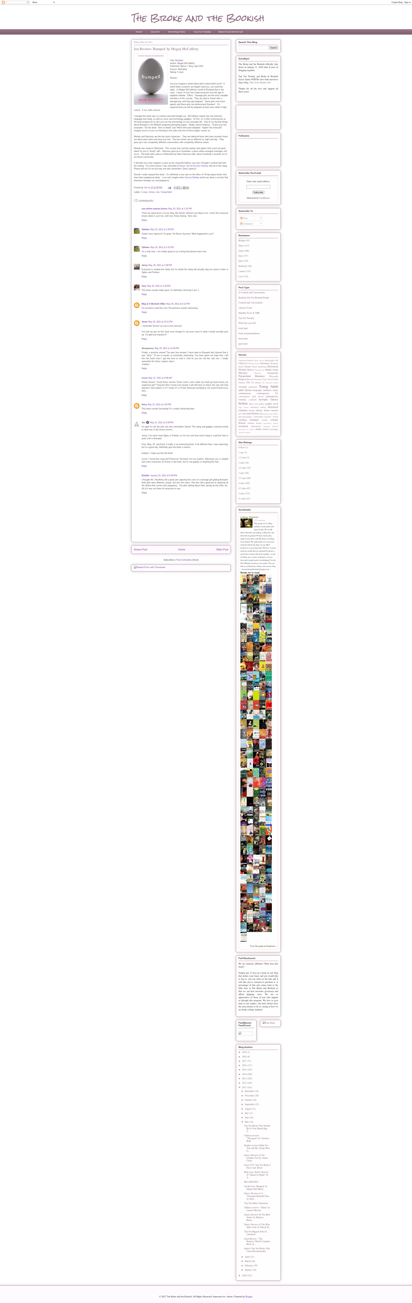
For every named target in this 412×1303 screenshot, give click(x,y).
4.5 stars (242, 488)
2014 (244, 1074)
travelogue (273, 429)
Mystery (243, 373)
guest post (243, 343)
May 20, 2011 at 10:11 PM (160, 321)
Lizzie (145, 378)
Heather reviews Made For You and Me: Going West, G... (257, 1148)
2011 (244, 1087)
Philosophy (273, 376)
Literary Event (245, 307)
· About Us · (155, 32)
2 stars (241, 462)
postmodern (258, 416)
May (247, 1121)
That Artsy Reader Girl (260, 82)
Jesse (144, 321)
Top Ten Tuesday (246, 318)
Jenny (145, 265)
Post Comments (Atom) (188, 560)
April (247, 1256)
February (249, 1265)
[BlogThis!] (178, 187)
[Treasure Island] (263, 844)
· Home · (139, 32)
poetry (266, 413)
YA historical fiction (270, 382)
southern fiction (254, 423)
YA (248, 382)
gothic (261, 403)
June (247, 1117)
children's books (270, 390)
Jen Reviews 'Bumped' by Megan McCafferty (255, 1187)
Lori (241, 276)
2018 (244, 1056)
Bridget (242, 240)
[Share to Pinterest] (187, 187)
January (248, 1269)
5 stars (144, 192)
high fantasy (244, 407)
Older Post (222, 549)
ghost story (253, 403)
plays (261, 413)
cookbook (253, 399)
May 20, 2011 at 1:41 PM (180, 208)
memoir (274, 410)
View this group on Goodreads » (263, 946)
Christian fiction (254, 363)
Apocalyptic (270, 360)
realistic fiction (271, 416)
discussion (243, 338)
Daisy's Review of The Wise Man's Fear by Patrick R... (257, 1226)
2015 (244, 1069)
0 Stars (242, 447)
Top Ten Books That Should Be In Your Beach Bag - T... (257, 1128)
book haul (243, 328)
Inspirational (259, 370)
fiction (152, 192)
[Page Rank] (269, 1022)
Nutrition (257, 373)
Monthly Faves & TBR (249, 312)
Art (276, 360)
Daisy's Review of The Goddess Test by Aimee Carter (256, 1158)
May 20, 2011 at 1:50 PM (162, 229)
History (250, 369)
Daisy (241, 245)
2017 (244, 1060)
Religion (242, 379)
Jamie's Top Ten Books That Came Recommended (257, 1250)
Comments (247, 223)
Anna (144, 404)
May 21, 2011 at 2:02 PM (159, 404)
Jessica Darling (191, 177)
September (250, 1104)
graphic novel (271, 403)
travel (265, 429)
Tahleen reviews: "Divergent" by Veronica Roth (256, 1138)
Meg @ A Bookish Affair (153, 304)
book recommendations (249, 333)
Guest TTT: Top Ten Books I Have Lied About (257, 1166)
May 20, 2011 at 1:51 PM (162, 247)
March (248, 1261)
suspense (266, 426)
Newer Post (140, 549)
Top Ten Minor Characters (256, 1203)
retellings (243, 419)
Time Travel (267, 379)
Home (181, 549)
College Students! (249, 517)
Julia (241, 260)
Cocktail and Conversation (250, 302)
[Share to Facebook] (184, 187)
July (247, 1113)
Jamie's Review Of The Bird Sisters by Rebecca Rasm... (257, 1217)
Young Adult (166, 192)
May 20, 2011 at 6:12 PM (178, 304)
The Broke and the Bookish (197, 18)
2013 (244, 1078)
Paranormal (273, 372)
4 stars (241, 483)
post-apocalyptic (245, 416)
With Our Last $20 (247, 323)
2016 (244, 1065)
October (249, 1099)
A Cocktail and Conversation (252, 292)
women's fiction (244, 432)
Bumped (179, 60)
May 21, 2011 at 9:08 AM (160, 378)
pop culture (274, 413)
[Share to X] (181, 187)
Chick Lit (243, 363)
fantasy (274, 399)
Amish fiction (259, 360)
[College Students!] (247, 523)
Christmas (264, 363)
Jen (157, 192)
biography (257, 390)
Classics (247, 366)
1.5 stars (242, 457)
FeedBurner (264, 197)
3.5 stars (242, 478)
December (250, 1091)
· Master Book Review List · (230, 32)
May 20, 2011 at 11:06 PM (167, 348)
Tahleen (145, 229)
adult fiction (245, 390)
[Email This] (175, 187)
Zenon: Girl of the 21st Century (194, 166)
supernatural (256, 426)
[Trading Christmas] (251, 621)
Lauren (242, 271)
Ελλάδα (145, 475)
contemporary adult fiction (251, 396)
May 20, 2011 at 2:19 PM (158, 286)
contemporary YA (267, 393)
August (248, 1108)
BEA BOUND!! (251, 1181)
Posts (245, 218)
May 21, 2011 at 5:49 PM (161, 422)
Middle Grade (271, 369)
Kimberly (243, 265)
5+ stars (242, 498)
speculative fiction (270, 423)
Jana (240, 255)
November (250, 1095)
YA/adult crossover (248, 386)
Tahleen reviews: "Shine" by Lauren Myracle (257, 1209)
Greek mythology (259, 366)
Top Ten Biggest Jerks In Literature (255, 1233)
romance (254, 419)
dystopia (263, 399)
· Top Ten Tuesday (202, 32)
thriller (258, 429)
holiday (252, 410)
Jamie (241, 250)
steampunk (243, 426)
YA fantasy (256, 382)
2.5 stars (242, 467)
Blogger (248, 1296)
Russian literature (254, 379)
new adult (243, 413)
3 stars (241, 472)
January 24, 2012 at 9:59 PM (163, 475)
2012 (244, 1082)
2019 (244, 1052)
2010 (244, 1275)
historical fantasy (258, 407)
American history (246, 360)
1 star (241, 452)
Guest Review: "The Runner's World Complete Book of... (257, 1241)
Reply (144, 220)
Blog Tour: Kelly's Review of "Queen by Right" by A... (256, 1174)
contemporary (245, 393)
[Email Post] (169, 187)
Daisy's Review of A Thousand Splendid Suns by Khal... (256, 1196)
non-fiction (253, 413)
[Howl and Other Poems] (244, 941)
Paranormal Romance (252, 376)
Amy (144, 286)
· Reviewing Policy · (176, 32)
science (265, 420)
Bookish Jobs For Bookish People (254, 297)
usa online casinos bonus (154, 208)
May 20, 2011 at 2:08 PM (160, 265)
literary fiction (263, 410)
